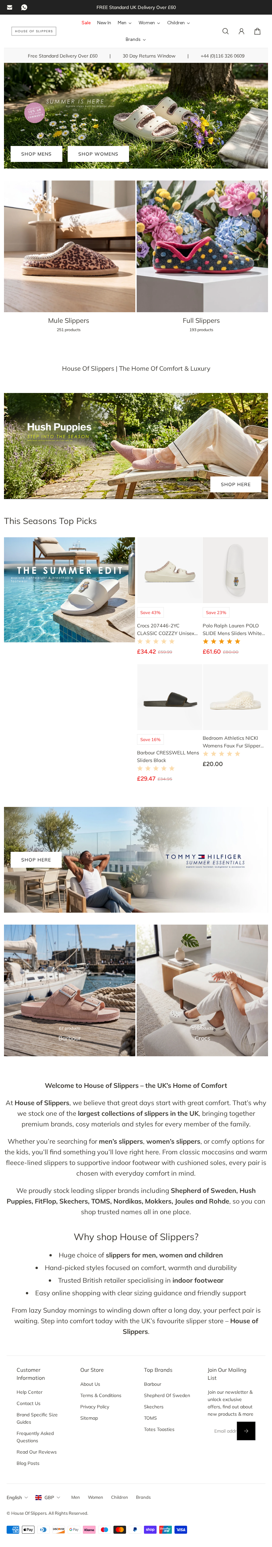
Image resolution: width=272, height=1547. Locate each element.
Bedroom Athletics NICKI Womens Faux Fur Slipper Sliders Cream (231, 741)
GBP (49, 1497)
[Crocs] (202, 990)
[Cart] (257, 31)
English (14, 1497)
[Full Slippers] (202, 260)
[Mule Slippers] (69, 260)
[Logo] (34, 31)
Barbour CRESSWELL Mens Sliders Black (168, 756)
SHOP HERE (236, 484)
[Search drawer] (226, 31)
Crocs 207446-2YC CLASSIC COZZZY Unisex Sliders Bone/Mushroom (165, 629)
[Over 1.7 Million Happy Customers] (136, 7)
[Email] (9, 7)
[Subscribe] (246, 1431)
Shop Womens (98, 154)
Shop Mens (36, 154)
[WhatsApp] (24, 7)
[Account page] (241, 31)
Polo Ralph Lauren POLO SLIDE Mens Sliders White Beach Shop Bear (232, 629)
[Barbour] (69, 990)
